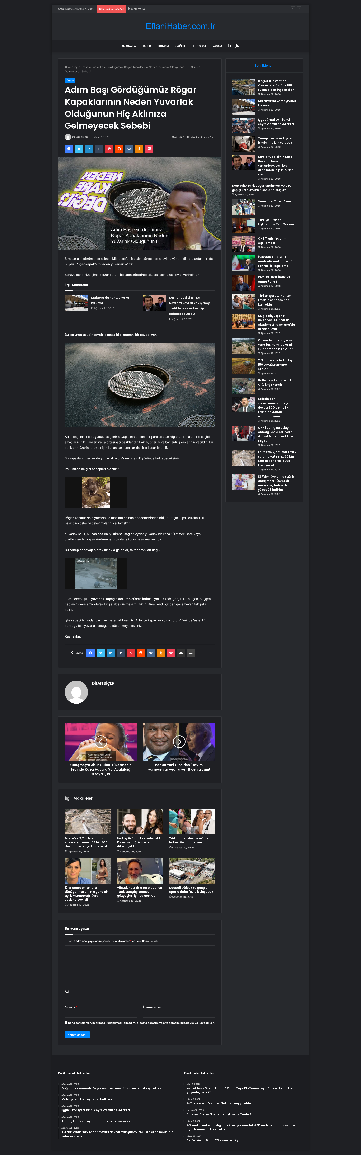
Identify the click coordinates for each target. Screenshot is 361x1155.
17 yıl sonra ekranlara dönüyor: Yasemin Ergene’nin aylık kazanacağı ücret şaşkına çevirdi (87, 894)
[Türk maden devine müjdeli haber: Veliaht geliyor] (192, 821)
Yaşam (217, 46)
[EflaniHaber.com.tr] (180, 26)
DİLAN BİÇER (80, 137)
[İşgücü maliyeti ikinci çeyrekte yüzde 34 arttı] (243, 125)
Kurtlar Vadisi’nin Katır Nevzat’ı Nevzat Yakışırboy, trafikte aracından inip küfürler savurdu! (275, 165)
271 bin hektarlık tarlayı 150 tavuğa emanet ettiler (275, 364)
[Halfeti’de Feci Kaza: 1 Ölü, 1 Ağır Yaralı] (243, 386)
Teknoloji (199, 46)
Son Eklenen (264, 65)
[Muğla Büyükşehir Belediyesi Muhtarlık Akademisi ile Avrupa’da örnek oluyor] (243, 321)
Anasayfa (128, 46)
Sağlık (180, 46)
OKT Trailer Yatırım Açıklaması (272, 240)
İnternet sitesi (152, 1007)
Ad (68, 991)
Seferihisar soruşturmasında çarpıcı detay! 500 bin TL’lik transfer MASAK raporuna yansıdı (277, 407)
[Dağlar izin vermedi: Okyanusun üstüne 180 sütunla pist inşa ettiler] (243, 87)
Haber (146, 46)
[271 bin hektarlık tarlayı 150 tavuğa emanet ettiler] (243, 366)
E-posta (71, 1007)
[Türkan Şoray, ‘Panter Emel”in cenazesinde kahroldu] (243, 301)
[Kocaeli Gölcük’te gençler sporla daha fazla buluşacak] (192, 871)
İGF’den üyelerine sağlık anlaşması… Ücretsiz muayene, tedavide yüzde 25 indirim (276, 483)
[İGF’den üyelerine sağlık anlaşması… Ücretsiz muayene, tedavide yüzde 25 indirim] (243, 482)
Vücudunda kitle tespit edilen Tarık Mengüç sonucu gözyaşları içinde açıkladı (139, 892)
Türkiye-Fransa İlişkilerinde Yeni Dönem (276, 222)
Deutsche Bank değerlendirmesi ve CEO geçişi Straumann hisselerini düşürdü (262, 188)
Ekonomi (163, 46)
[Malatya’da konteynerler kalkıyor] (76, 303)
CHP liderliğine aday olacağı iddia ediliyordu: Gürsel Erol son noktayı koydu (276, 434)
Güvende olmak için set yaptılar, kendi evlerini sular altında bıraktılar (276, 344)
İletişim (234, 46)
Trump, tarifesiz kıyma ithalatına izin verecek (275, 140)
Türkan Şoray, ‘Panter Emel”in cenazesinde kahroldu (274, 300)
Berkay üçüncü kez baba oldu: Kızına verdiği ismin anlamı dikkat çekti (140, 842)
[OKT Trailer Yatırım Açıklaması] (243, 244)
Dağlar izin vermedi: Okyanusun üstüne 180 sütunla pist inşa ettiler (276, 85)
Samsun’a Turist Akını (274, 201)
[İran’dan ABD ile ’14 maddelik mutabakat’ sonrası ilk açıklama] (243, 263)
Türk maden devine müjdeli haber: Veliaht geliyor (189, 840)
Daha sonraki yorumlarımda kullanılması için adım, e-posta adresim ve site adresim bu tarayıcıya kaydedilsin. (141, 1022)
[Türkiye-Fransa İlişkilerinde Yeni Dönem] (243, 225)
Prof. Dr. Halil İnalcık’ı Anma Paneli (274, 279)
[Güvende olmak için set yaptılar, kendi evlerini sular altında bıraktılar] (243, 346)
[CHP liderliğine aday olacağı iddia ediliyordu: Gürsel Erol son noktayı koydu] (243, 433)
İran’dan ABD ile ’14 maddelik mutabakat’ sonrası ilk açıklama (275, 261)
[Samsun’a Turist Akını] (243, 207)
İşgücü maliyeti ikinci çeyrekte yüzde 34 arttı (157, 8)
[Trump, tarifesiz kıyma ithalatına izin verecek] (243, 144)
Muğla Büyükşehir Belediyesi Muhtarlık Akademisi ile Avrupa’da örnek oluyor (276, 322)
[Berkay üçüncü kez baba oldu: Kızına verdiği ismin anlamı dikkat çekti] (140, 821)
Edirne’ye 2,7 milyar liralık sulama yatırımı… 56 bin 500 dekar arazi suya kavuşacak (86, 842)
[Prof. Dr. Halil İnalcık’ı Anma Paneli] (243, 283)
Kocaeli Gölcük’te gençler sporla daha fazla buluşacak (191, 890)
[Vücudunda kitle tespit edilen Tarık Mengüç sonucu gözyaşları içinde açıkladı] (140, 871)
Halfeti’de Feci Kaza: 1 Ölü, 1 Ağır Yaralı (274, 382)
